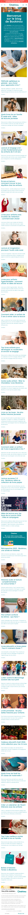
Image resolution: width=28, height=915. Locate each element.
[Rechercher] (4, 4)
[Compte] (23, 4)
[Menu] (1, 5)
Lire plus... (3, 94)
